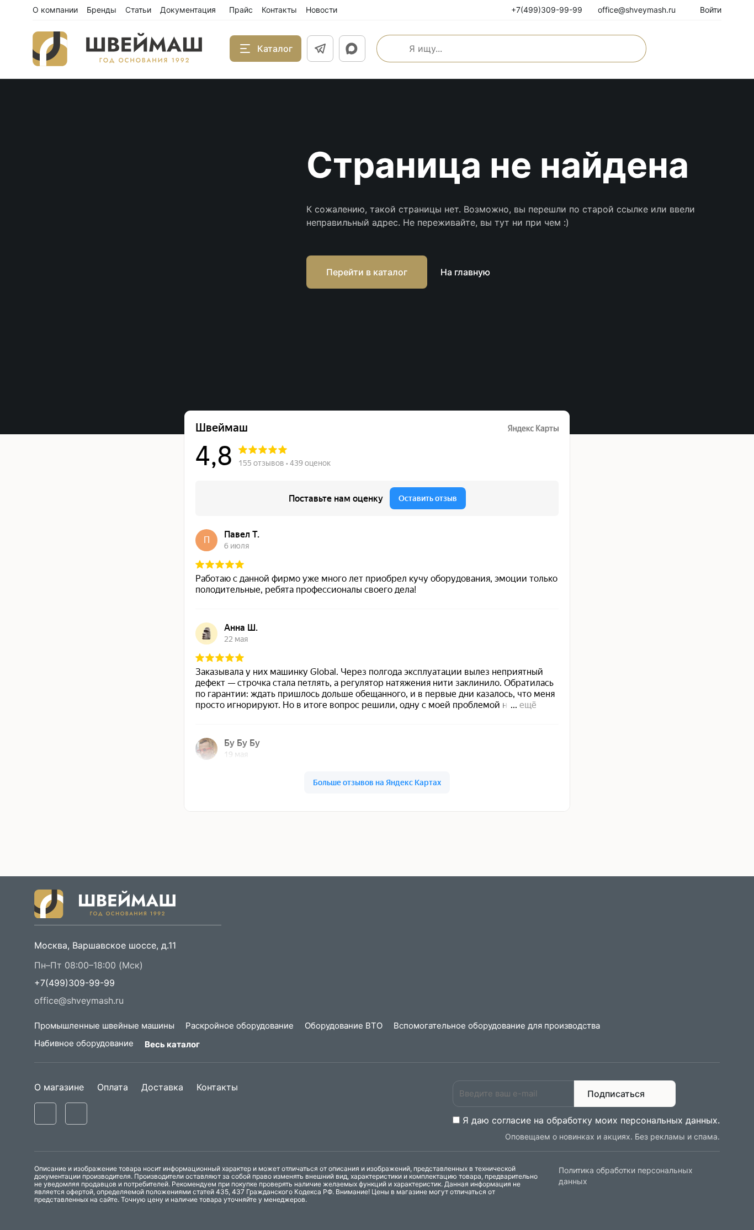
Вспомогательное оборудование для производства (497, 1025)
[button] (74, 982)
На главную (465, 272)
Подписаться (616, 1093)
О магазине (59, 1087)
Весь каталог (172, 1044)
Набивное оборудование (84, 1043)
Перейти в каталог (366, 272)
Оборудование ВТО (344, 1025)
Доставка (162, 1087)
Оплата (112, 1087)
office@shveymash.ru (79, 1000)
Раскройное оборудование (239, 1025)
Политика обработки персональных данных (626, 1175)
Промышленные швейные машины (104, 1025)
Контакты (217, 1087)
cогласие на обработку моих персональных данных (605, 1120)
